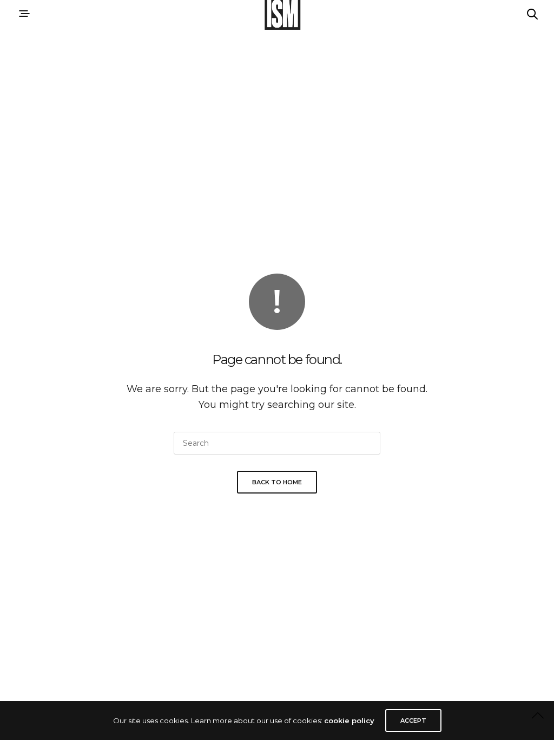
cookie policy (349, 720)
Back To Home (277, 482)
